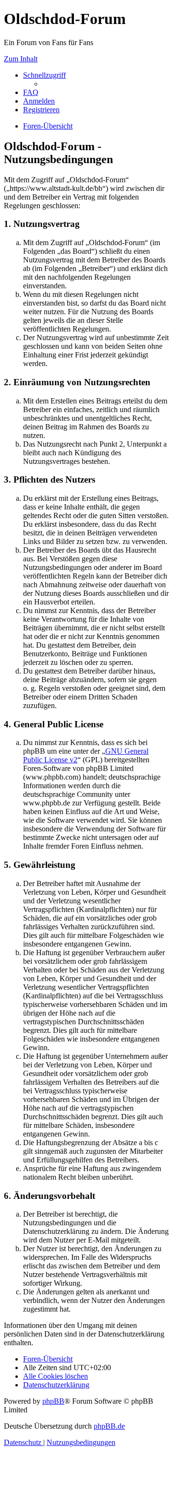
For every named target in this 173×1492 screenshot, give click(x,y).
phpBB (53, 1401)
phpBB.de (109, 1426)
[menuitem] (30, 92)
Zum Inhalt (20, 59)
